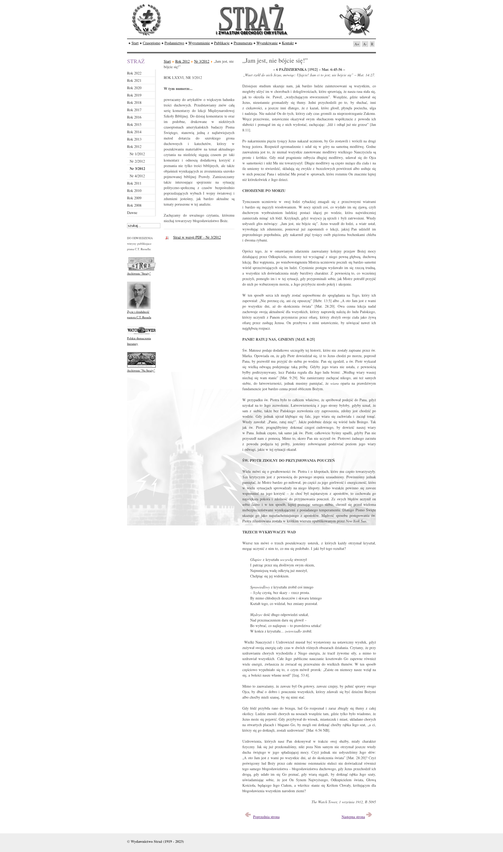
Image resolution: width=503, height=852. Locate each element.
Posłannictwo (174, 42)
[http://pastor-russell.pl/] (139, 308)
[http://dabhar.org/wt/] (141, 334)
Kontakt (288, 42)
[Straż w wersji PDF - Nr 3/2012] (168, 237)
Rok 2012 (182, 61)
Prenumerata (243, 42)
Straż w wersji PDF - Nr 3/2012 (197, 237)
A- (365, 43)
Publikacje (221, 42)
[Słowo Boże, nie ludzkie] (369, 816)
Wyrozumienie (199, 42)
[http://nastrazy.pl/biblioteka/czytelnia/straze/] (141, 269)
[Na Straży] (141, 366)
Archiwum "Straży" (139, 273)
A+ (356, 43)
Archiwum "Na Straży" (141, 370)
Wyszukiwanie (267, 42)
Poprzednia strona (266, 816)
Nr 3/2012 (201, 61)
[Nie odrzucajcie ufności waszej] (248, 816)
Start (135, 42)
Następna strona (353, 816)
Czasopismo (151, 42)
